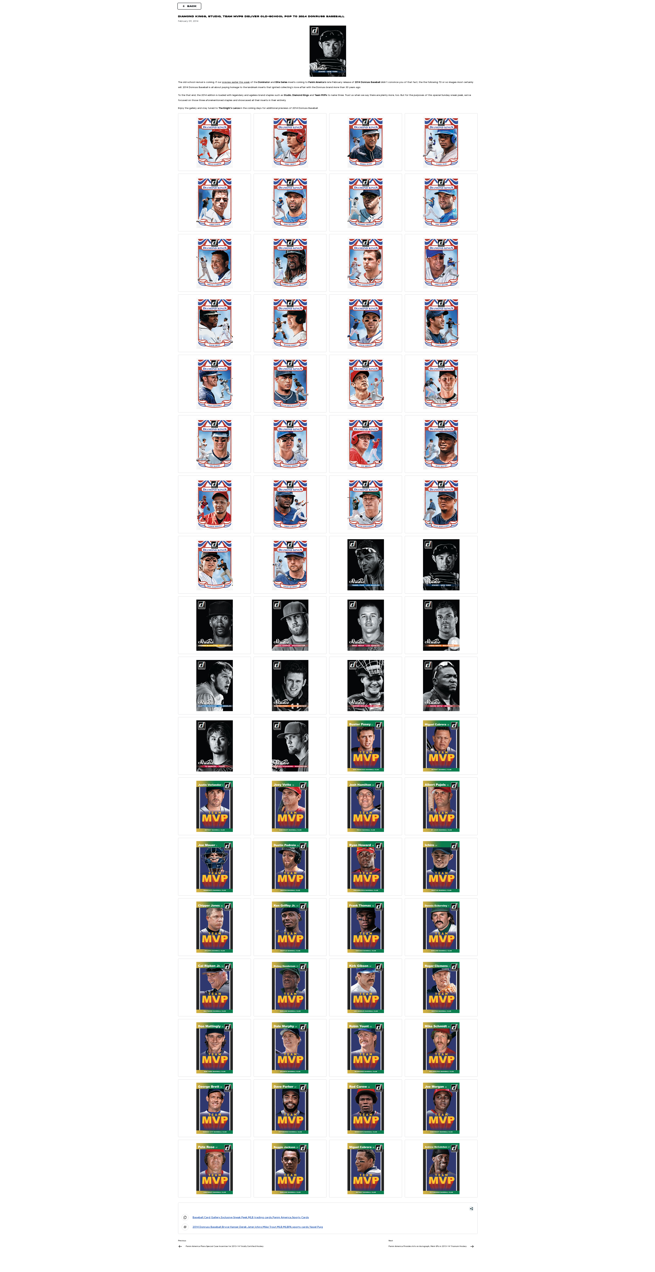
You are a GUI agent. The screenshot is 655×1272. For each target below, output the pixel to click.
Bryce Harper (230, 1227)
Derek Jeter (246, 1227)
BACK (192, 6)
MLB (279, 1227)
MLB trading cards (260, 1217)
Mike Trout (269, 1227)
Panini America (282, 1217)
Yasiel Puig (316, 1227)
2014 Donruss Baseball (207, 1227)
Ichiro (258, 1227)
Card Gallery (212, 1217)
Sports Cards (300, 1217)
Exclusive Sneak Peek (234, 1217)
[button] (328, 1208)
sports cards (300, 1227)
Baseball (198, 1217)
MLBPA (287, 1227)
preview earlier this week (236, 82)
